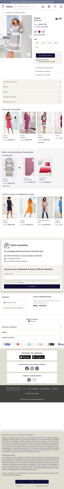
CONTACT (5, 297)
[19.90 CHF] (29, 167)
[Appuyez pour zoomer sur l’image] (29, 55)
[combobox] (26, 7)
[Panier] (61, 7)
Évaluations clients (9, 102)
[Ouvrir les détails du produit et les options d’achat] (13, 174)
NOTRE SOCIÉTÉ (8, 338)
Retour (5, 92)
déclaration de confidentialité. (13, 475)
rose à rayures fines (39, 34)
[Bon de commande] (49, 7)
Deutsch (33, 321)
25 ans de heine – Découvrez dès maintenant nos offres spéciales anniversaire (32, 2)
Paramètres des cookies (42, 486)
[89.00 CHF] (27, 123)
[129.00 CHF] (27, 207)
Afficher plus (21, 282)
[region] (32, 460)
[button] (3, 7)
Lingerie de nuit (10, 12)
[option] (35, 31)
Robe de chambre (20, 12)
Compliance (55, 389)
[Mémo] (55, 7)
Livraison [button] (45, 26)
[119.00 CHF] (45, 207)
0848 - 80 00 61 (40, 305)
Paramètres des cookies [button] (32, 393)
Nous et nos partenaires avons (10, 437)
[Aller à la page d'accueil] (9, 7)
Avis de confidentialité (33, 389)
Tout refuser (18, 486)
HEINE (4, 332)
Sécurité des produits (9, 97)
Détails (5, 87)
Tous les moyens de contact (14, 308)
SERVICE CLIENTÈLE (9, 327)
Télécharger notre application (32, 353)
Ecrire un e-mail (13, 303)
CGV (23, 389)
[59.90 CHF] (45, 167)
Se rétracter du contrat (13, 389)
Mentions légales (45, 389)
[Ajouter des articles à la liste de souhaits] (58, 55)
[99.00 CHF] (10, 123)
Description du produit (10, 82)
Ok (32, 481)
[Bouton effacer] (32, 6)
